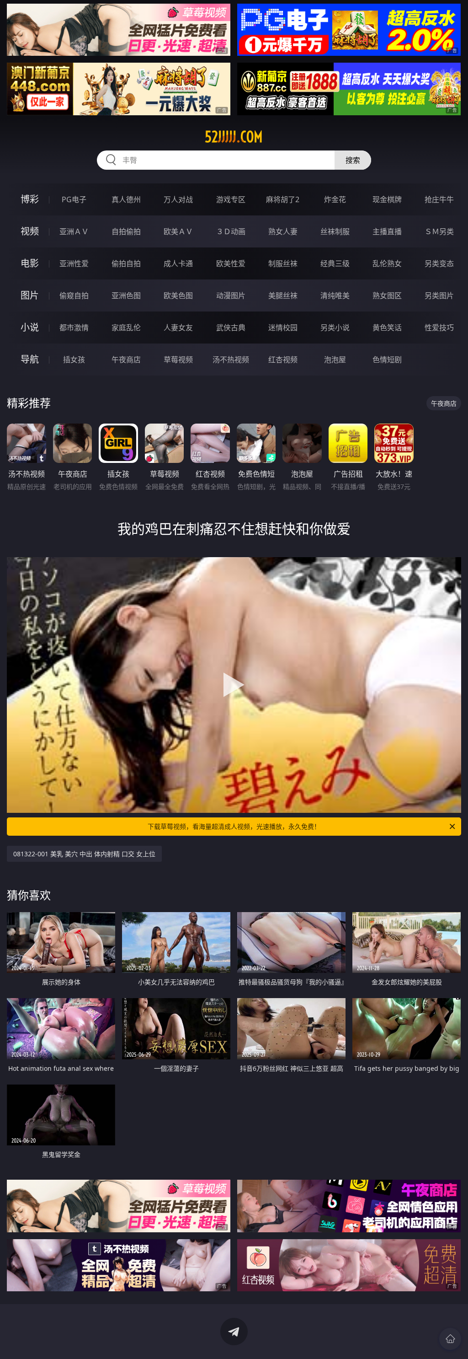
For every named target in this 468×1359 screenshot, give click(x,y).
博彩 (30, 199)
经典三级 (335, 263)
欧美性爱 (230, 263)
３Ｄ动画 (230, 231)
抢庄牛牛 (439, 199)
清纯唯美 (335, 295)
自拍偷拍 (126, 231)
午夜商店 (126, 360)
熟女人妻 (283, 231)
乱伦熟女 (387, 263)
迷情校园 (283, 327)
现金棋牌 (387, 199)
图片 (30, 295)
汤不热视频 (231, 360)
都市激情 (74, 327)
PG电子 (74, 199)
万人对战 (178, 199)
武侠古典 (230, 327)
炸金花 (335, 199)
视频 (30, 231)
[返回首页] (450, 1339)
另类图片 (439, 295)
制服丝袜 (283, 263)
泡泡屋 (335, 360)
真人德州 (126, 199)
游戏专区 (230, 199)
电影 (30, 263)
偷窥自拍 (74, 295)
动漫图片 (230, 295)
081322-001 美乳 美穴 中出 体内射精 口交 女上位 (84, 853)
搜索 (353, 160)
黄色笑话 (387, 327)
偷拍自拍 (126, 263)
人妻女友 (178, 327)
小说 (30, 327)
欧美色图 (178, 295)
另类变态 (439, 263)
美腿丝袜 (283, 295)
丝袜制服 (335, 231)
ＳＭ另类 (439, 231)
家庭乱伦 (126, 327)
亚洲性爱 (74, 263)
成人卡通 (178, 263)
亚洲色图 (126, 295)
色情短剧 (387, 360)
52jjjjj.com (234, 137)
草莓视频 (178, 360)
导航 (30, 359)
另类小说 (335, 327)
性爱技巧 (439, 327)
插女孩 (74, 360)
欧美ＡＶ (178, 231)
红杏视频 (283, 360)
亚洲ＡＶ (74, 231)
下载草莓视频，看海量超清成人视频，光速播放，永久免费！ (234, 826)
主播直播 (387, 231)
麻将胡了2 (282, 199)
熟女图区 (387, 295)
